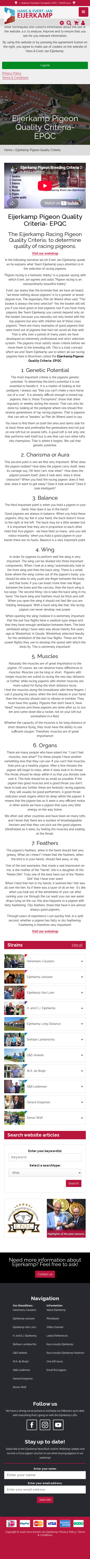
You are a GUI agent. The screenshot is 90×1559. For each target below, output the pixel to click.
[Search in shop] (69, 23)
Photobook (52, 1318)
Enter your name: (45, 1468)
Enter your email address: (45, 1483)
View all (77, 945)
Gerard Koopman (23, 1378)
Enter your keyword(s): (45, 1151)
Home (8, 150)
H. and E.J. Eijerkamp (24, 1335)
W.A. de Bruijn (21, 1361)
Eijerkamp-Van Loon (24, 1327)
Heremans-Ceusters (24, 1310)
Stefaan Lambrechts (24, 1344)
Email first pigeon (56, 1370)
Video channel (54, 1327)
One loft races (54, 1361)
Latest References (57, 1335)
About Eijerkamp (56, 1310)
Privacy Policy (11, 73)
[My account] (83, 23)
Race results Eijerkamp (59, 1344)
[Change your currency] (62, 23)
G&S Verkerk (20, 1352)
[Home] (28, 15)
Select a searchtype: (45, 1165)
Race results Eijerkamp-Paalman (65, 1352)
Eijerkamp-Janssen (24, 1318)
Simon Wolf (19, 1387)
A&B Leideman (21, 1370)
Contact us (45, 1274)
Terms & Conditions (15, 77)
